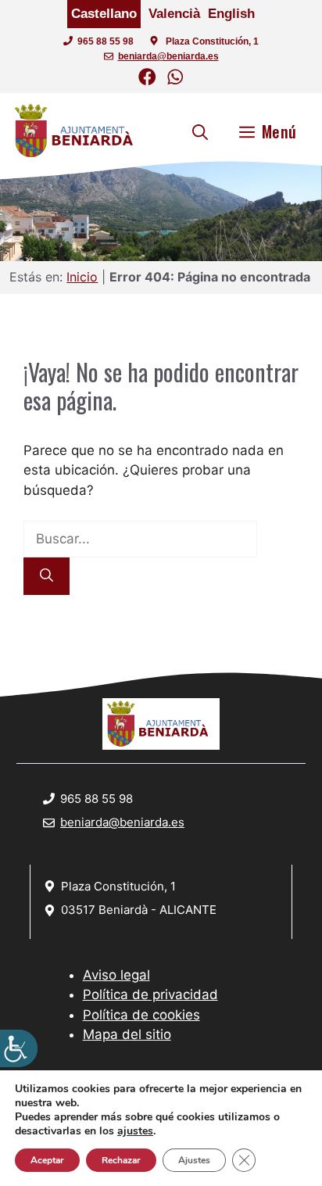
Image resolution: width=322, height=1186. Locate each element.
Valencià (174, 13)
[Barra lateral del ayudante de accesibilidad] (19, 1048)
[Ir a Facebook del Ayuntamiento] (147, 79)
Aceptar (47, 1160)
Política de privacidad (150, 994)
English (231, 13)
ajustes (135, 1131)
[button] (200, 131)
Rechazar (121, 1160)
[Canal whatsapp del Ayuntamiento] (175, 79)
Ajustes (194, 1160)
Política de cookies (141, 1015)
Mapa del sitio (127, 1034)
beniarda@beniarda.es (168, 56)
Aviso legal (116, 975)
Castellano (104, 13)
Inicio (82, 277)
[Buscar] (46, 576)
